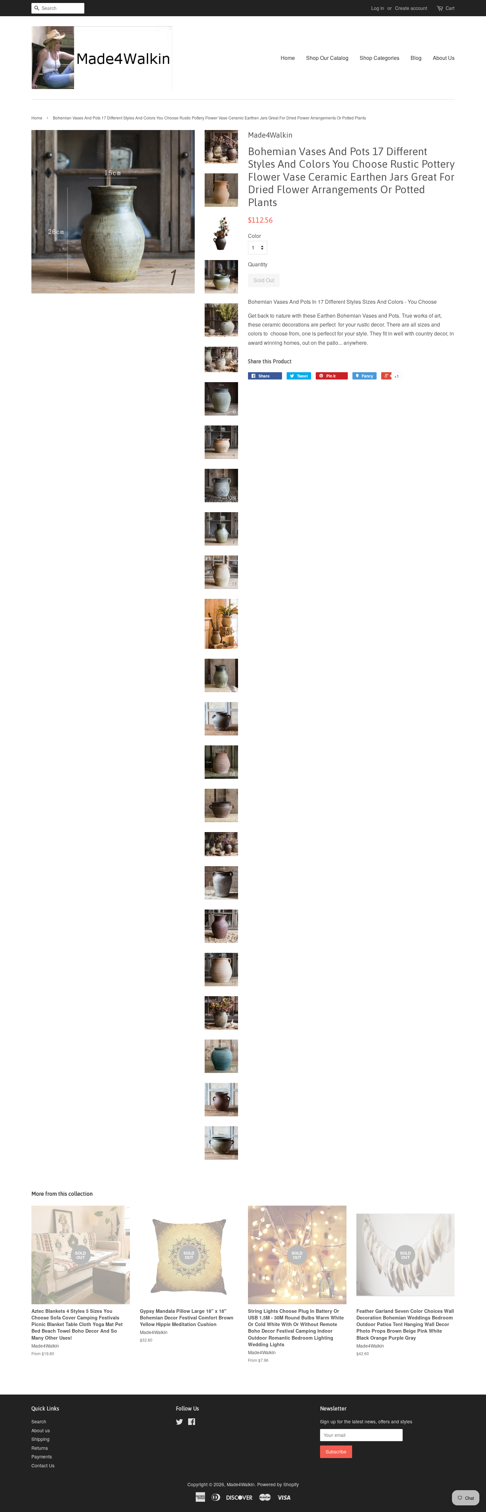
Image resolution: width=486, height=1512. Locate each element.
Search (38, 1421)
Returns (39, 1448)
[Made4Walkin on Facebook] (191, 1422)
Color (254, 236)
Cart (450, 8)
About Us (444, 58)
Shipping (40, 1439)
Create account (411, 8)
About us (40, 1430)
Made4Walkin (241, 1484)
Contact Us (43, 1465)
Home (288, 58)
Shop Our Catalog (327, 58)
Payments (41, 1456)
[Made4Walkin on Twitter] (179, 1422)
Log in (377, 8)
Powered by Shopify (278, 1484)
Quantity (257, 264)
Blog (416, 58)
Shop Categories (379, 58)
